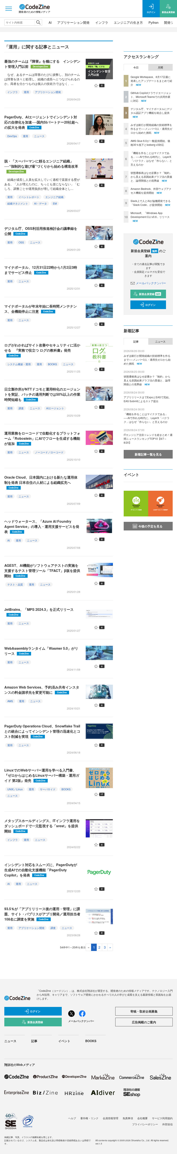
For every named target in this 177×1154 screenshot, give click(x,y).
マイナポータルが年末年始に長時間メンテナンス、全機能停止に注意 (40, 309)
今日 (136, 67)
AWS (10, 701)
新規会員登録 (149, 294)
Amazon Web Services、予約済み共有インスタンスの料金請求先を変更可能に (41, 690)
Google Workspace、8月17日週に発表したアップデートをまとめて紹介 (151, 80)
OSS (21, 242)
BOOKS (52, 364)
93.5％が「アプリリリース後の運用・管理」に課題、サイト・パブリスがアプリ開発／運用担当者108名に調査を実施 (42, 914)
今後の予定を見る (150, 526)
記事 (136, 341)
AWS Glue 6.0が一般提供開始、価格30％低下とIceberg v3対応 (150, 142)
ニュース (39, 136)
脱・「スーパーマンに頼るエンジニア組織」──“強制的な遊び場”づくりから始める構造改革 (41, 166)
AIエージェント (55, 408)
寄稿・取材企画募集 (144, 1011)
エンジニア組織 (54, 197)
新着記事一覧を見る (148, 454)
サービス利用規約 (162, 1118)
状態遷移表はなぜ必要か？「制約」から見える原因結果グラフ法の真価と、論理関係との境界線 (151, 176)
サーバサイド (47, 789)
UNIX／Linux (15, 789)
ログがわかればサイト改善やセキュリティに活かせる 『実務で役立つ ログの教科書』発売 (42, 350)
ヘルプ (72, 1118)
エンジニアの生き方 (128, 22)
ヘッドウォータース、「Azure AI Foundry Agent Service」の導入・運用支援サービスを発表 (41, 526)
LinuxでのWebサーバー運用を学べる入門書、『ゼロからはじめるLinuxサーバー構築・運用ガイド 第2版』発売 (41, 775)
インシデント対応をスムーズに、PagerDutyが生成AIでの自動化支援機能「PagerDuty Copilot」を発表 (40, 870)
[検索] (38, 22)
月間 (160, 67)
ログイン (150, 305)
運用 (26, 92)
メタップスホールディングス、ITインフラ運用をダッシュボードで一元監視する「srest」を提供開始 (42, 825)
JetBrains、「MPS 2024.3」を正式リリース (39, 611)
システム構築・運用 (19, 364)
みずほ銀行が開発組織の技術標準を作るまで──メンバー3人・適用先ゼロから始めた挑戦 (151, 128)
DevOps (12, 136)
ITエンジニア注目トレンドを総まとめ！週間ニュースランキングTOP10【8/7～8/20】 (148, 438)
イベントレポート (29, 197)
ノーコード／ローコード (49, 452)
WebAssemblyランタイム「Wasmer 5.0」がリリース (41, 651)
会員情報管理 (110, 1118)
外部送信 (167, 1124)
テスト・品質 (15, 584)
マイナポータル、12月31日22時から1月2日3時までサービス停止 (40, 270)
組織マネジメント (17, 203)
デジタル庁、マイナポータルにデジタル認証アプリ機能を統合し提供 (151, 110)
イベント (64, 1041)
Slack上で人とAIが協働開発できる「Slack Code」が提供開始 (151, 202)
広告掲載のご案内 (144, 1022)
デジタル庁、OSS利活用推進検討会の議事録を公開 (40, 231)
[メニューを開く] (8, 8)
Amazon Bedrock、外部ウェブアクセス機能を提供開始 (151, 190)
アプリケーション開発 (73, 22)
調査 (21, 408)
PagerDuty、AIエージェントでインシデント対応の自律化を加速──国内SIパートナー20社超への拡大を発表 (41, 122)
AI (50, 22)
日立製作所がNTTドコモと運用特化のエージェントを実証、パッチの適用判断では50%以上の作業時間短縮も (42, 394)
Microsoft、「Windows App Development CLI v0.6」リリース (150, 215)
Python (153, 22)
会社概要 (142, 1118)
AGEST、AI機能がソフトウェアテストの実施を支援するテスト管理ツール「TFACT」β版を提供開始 (42, 570)
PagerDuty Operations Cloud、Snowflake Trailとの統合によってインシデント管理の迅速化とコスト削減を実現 (42, 731)
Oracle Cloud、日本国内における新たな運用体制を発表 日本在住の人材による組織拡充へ (40, 482)
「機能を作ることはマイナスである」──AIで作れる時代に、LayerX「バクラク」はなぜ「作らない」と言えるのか (151, 158)
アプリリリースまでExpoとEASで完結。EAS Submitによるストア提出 (147, 399)
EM (55, 203)
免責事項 (128, 1118)
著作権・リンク (89, 1118)
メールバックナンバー (151, 283)
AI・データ (40, 203)
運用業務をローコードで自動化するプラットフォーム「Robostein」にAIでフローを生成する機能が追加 (42, 438)
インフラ (101, 22)
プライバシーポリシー (145, 1124)
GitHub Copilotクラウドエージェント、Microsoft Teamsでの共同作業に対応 (151, 96)
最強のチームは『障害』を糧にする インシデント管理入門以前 (42, 64)
